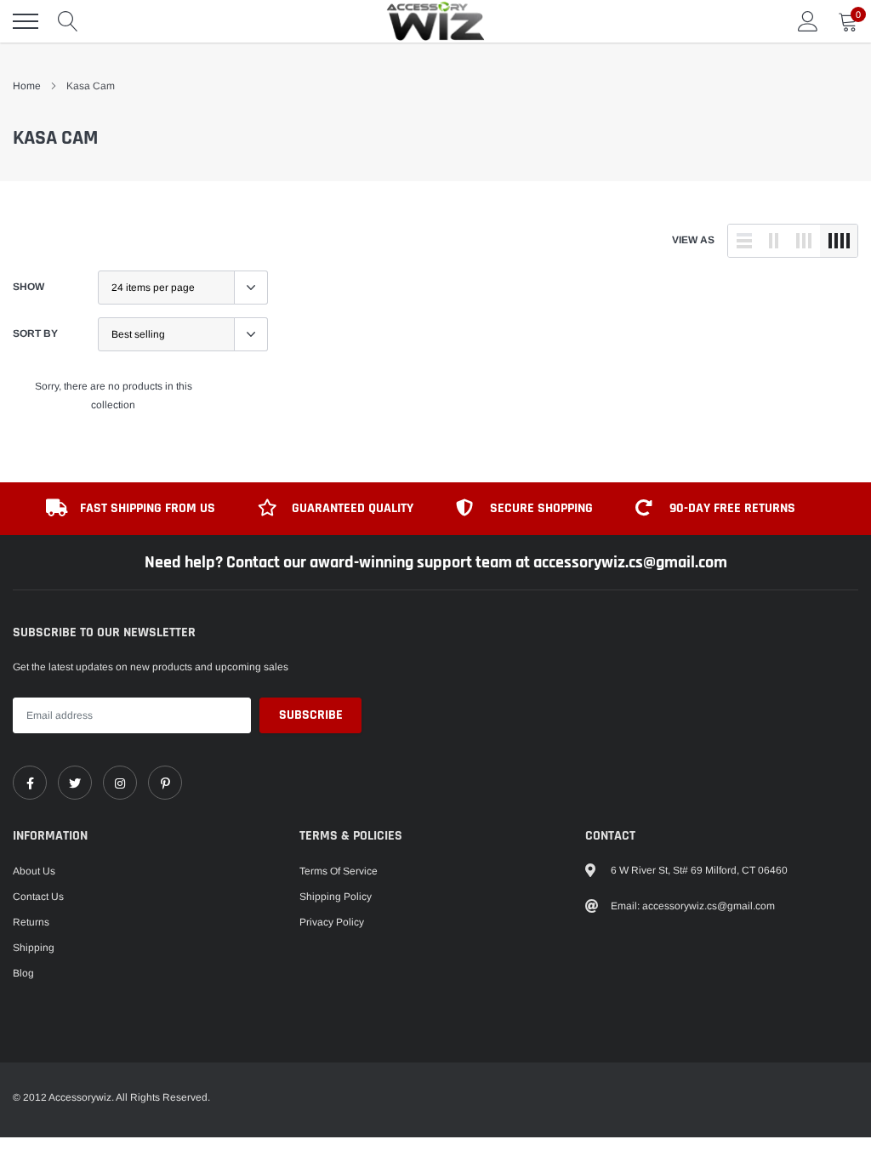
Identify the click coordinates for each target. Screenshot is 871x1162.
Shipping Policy (335, 897)
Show (28, 287)
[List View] (744, 241)
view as (693, 240)
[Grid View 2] (774, 241)
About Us (34, 871)
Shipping (33, 948)
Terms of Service (338, 871)
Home (27, 86)
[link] (30, 783)
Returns (31, 922)
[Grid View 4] (838, 241)
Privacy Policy (331, 922)
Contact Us (38, 897)
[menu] (25, 21)
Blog (23, 973)
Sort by (35, 333)
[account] (808, 21)
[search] (68, 21)
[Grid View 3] (804, 241)
